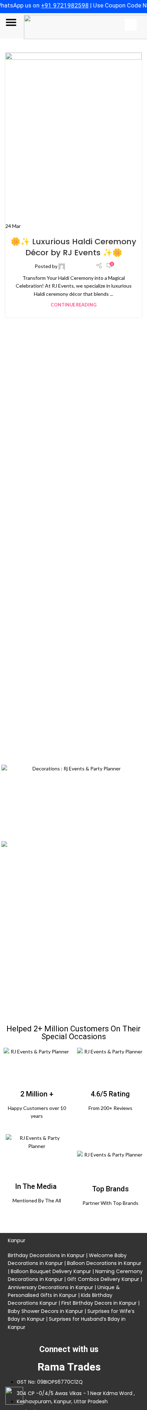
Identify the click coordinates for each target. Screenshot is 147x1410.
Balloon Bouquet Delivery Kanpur (51, 1271)
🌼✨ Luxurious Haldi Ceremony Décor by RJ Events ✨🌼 (73, 247)
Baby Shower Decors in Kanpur (45, 1311)
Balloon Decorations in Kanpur (104, 1263)
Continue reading (74, 305)
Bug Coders (79, 266)
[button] (11, 22)
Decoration (73, 228)
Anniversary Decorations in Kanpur (50, 1287)
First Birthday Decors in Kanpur (99, 1303)
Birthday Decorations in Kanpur (46, 1255)
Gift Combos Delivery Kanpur (102, 1279)
